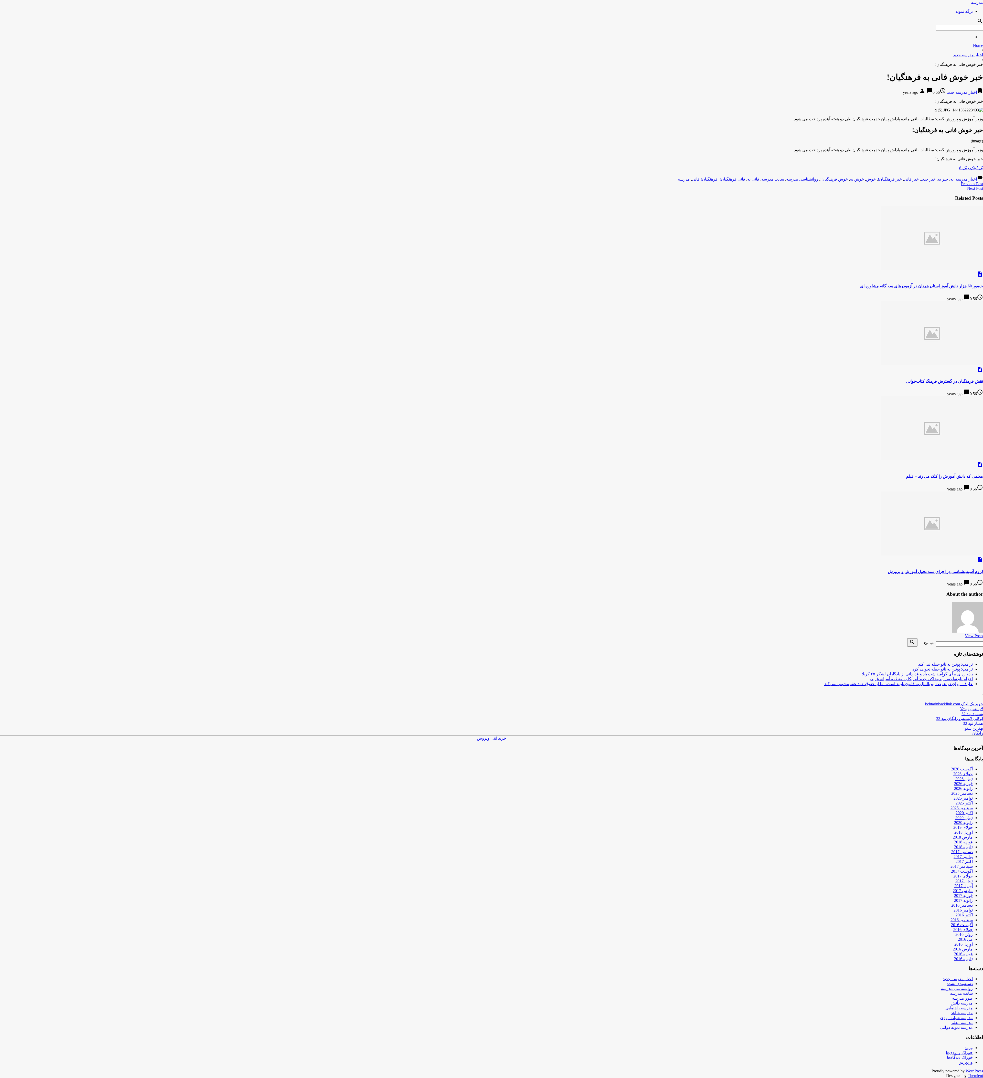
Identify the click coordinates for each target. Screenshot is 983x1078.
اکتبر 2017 (964, 861)
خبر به (943, 179)
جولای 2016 (963, 929)
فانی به (753, 179)
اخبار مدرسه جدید (968, 55)
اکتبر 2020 (964, 813)
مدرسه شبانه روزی (956, 1018)
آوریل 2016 (963, 944)
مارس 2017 (963, 890)
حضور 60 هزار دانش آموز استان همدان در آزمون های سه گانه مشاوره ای (921, 286)
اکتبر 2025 (964, 803)
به (952, 179)
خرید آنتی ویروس (491, 738)
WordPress (974, 1071)
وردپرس (965, 1062)
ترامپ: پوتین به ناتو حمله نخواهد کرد (942, 669)
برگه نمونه (964, 11)
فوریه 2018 (963, 842)
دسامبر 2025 (962, 793)
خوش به (857, 179)
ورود (969, 1047)
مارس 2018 (963, 837)
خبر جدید (928, 179)
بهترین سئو (974, 728)
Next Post (975, 188)
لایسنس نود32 (971, 709)
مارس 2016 (963, 949)
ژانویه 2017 (963, 900)
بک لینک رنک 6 (971, 168)
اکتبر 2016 (964, 915)
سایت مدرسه (772, 179)
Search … (926, 644)
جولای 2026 (963, 774)
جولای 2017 (963, 876)
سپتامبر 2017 (961, 866)
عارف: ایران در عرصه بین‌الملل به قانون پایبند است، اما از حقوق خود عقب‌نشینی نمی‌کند (898, 684)
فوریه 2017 (963, 895)
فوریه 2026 (963, 783)
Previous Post (972, 184)
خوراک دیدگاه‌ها (960, 1057)
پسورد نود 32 (972, 713)
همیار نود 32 (973, 723)
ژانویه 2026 (963, 788)
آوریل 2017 (963, 886)
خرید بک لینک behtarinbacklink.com (954, 704)
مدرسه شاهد (962, 1013)
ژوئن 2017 (964, 881)
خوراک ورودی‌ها (959, 1052)
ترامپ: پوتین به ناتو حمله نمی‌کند (945, 664)
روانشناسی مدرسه (802, 179)
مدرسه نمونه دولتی (956, 1027)
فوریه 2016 (963, 954)
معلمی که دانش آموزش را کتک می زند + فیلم (944, 476)
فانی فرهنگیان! (732, 179)
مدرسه (977, 2)
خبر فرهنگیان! (890, 179)
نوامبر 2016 (963, 910)
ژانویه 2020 (963, 822)
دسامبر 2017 (962, 852)
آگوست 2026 (962, 769)
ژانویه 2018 (963, 847)
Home (978, 45)
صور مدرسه (962, 998)
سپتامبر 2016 (961, 920)
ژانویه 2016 (963, 959)
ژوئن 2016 (964, 934)
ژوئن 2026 (964, 779)
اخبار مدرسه (966, 179)
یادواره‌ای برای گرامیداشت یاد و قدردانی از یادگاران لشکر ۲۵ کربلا (917, 674)
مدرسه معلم (962, 1022)
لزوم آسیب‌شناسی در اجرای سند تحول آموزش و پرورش (935, 571)
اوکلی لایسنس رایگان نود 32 (959, 718)
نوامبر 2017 (963, 856)
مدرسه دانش (962, 1003)
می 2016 (965, 939)
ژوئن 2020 (964, 817)
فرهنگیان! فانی (705, 179)
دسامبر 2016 (962, 905)
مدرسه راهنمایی (959, 1008)
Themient (975, 1075)
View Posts (974, 636)
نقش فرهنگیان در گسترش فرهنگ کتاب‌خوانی (944, 381)
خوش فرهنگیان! (834, 179)
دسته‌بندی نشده (960, 983)
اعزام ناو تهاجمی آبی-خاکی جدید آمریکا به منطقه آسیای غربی (921, 679)
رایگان (977, 733)
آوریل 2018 (963, 832)
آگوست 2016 (962, 925)
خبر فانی (911, 179)
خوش (871, 179)
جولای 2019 (963, 827)
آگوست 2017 (962, 871)
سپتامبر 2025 (961, 808)
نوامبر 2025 (963, 798)
